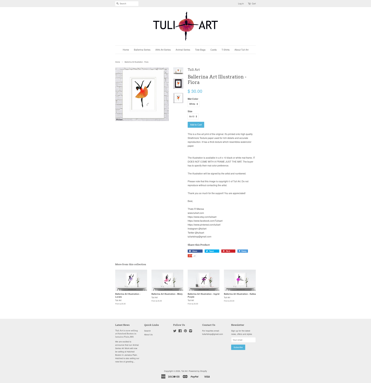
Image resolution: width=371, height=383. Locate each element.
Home (126, 49)
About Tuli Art (241, 49)
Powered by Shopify (198, 371)
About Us (148, 334)
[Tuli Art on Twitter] (174, 331)
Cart (254, 3)
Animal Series (183, 49)
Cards (213, 49)
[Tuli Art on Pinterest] (185, 331)
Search (147, 330)
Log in (241, 3)
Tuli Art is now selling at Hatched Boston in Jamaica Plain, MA (126, 333)
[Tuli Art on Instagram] (190, 331)
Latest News (122, 325)
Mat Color (193, 98)
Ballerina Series (142, 49)
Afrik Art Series (163, 49)
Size (190, 111)
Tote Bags (200, 49)
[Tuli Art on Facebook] (180, 331)
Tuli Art (184, 371)
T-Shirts (226, 49)
